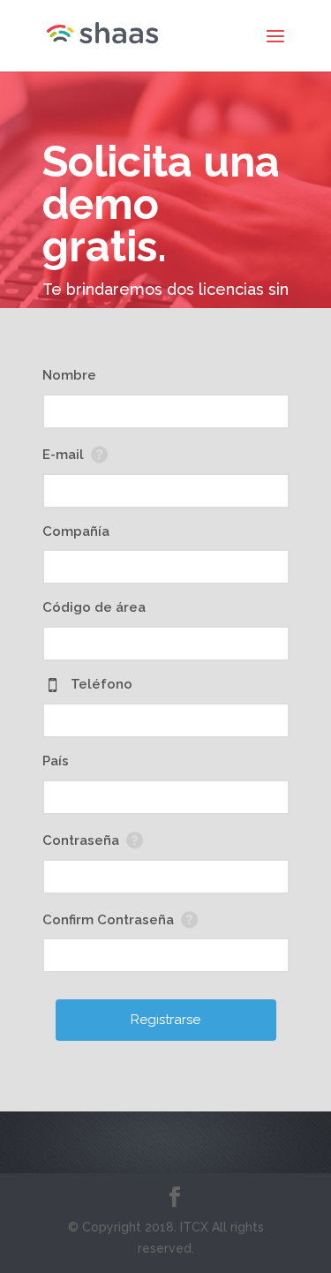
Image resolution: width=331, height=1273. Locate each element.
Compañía (75, 531)
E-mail (63, 455)
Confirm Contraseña (108, 920)
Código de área (94, 607)
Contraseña (80, 840)
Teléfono (101, 684)
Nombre (69, 375)
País (55, 761)
